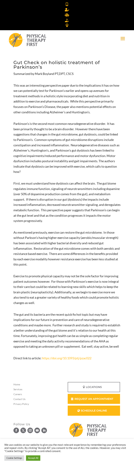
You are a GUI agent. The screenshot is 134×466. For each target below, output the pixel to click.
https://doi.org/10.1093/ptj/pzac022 (66, 358)
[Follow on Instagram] (30, 430)
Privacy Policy (21, 403)
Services (17, 389)
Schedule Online (94, 410)
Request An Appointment (94, 399)
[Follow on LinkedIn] (44, 430)
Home (16, 384)
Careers (17, 394)
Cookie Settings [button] (14, 458)
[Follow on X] (23, 430)
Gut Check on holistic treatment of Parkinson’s (56, 65)
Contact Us (19, 399)
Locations (94, 387)
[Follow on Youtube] (37, 430)
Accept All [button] (33, 458)
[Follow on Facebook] (16, 430)
